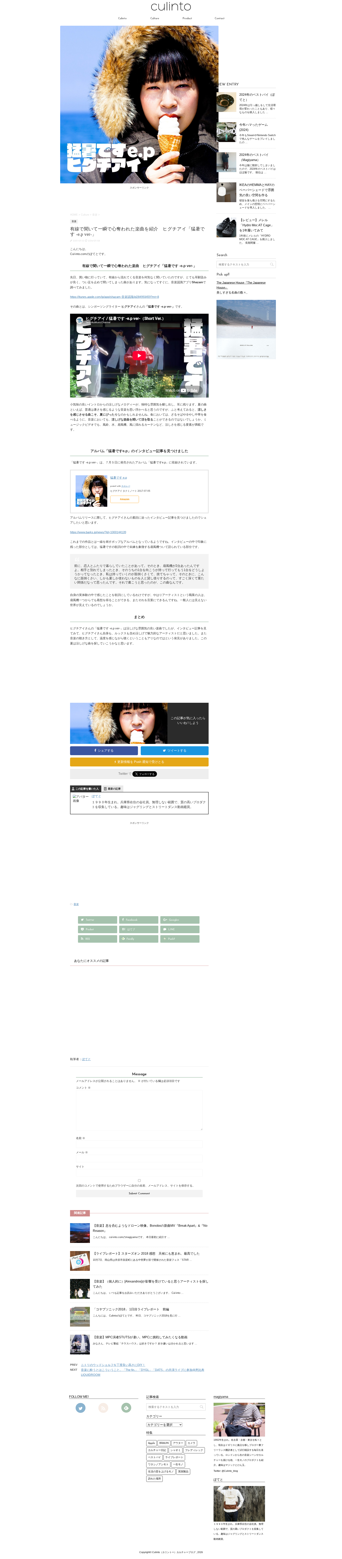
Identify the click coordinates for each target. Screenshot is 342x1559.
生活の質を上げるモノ (161, 1471)
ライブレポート (174, 1457)
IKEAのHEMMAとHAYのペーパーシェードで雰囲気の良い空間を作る (257, 190)
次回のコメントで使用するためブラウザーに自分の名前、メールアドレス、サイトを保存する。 (135, 1185)
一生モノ (178, 1464)
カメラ (191, 1443)
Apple (151, 1443)
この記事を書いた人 (87, 788)
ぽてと (96, 796)
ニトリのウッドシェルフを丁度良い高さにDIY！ (113, 1365)
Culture (154, 18)
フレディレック (194, 1450)
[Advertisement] (139, 199)
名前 (80, 1138)
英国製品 (183, 1471)
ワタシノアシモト (158, 1464)
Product (187, 18)
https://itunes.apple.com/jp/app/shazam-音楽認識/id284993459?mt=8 (114, 296)
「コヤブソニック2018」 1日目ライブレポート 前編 (131, 1309)
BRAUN (164, 1443)
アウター (178, 1443)
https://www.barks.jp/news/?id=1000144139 (98, 532)
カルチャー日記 (157, 1450)
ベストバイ (154, 1457)
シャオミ (175, 1450)
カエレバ (125, 486)
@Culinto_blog (230, 1471)
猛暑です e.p (118, 477)
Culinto (122, 18)
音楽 (76, 904)
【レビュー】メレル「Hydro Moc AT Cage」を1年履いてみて (256, 225)
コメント (83, 1087)
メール (82, 1152)
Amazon (124, 499)
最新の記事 (114, 788)
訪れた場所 (154, 1479)
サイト (80, 1166)
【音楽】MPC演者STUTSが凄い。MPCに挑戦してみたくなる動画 (140, 1337)
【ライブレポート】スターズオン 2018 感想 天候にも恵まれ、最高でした (146, 1253)
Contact (220, 18)
